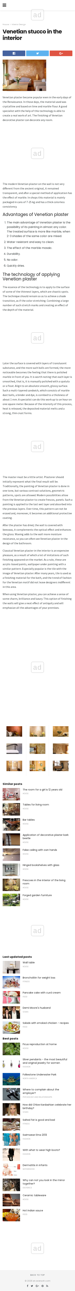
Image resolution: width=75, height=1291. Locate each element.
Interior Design (19, 24)
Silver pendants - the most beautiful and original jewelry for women (45, 1061)
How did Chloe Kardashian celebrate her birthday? (47, 1106)
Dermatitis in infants (35, 1165)
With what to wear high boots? (41, 1150)
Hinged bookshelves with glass (41, 865)
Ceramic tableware (34, 1195)
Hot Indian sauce (33, 1210)
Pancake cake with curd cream (42, 992)
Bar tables (29, 820)
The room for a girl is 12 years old (42, 789)
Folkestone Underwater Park (39, 1074)
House (6, 24)
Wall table (29, 962)
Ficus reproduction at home (40, 1044)
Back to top (37, 1275)
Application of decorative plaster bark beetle (46, 836)
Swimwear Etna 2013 (35, 1135)
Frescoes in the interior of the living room (44, 882)
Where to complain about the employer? (41, 1091)
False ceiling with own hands (40, 850)
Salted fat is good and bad (39, 1120)
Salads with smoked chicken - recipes (46, 1023)
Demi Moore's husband (37, 1008)
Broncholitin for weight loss (39, 977)
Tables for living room (36, 804)
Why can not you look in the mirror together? (44, 1181)
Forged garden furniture (37, 895)
